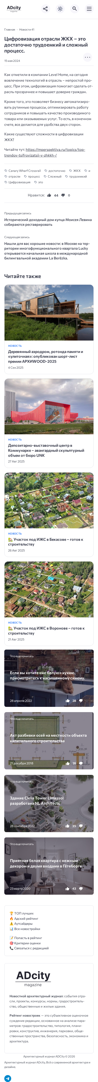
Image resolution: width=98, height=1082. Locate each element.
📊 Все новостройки (25, 929)
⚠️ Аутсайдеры (21, 923)
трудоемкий (78, 176)
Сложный (54, 176)
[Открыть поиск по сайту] (74, 8)
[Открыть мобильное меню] (89, 8)
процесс (34, 176)
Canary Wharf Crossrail (25, 171)
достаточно (57, 171)
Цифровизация (19, 182)
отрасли (14, 176)
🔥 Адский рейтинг (24, 918)
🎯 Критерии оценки (25, 943)
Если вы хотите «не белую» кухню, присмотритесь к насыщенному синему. (47, 675)
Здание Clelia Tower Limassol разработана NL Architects (37, 800)
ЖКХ (77, 171)
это (40, 182)
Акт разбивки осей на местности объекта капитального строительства (48, 738)
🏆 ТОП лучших (22, 913)
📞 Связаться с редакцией (29, 948)
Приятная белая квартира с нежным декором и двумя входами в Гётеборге (46, 863)
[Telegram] (7, 1078)
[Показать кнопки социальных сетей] (45, 8)
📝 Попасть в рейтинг (26, 938)
